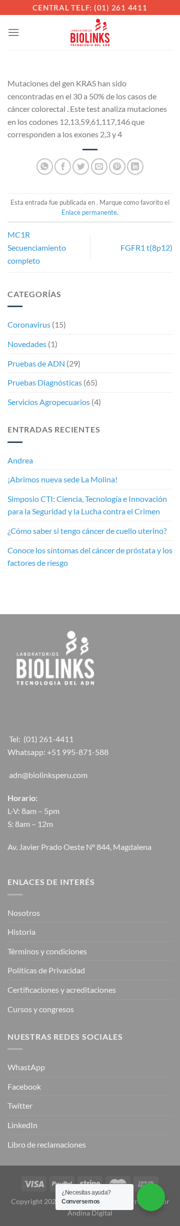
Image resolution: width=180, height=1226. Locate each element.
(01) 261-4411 (49, 739)
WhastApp (26, 1067)
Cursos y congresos (41, 1009)
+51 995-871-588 (77, 752)
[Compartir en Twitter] (80, 166)
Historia (22, 931)
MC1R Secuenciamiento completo (37, 247)
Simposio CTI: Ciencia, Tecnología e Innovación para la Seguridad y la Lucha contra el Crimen (87, 505)
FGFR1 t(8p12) (146, 247)
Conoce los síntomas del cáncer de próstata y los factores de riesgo (90, 556)
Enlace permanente (89, 212)
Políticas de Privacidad (46, 970)
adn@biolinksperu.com (48, 775)
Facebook (24, 1086)
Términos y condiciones (47, 951)
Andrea (20, 460)
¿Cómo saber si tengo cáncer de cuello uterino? (87, 530)
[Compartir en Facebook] (62, 166)
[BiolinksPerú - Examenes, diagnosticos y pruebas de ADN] (90, 32)
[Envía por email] (99, 166)
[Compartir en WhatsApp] (44, 166)
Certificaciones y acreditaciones (62, 989)
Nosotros (24, 912)
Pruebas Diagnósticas (45, 382)
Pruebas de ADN (36, 363)
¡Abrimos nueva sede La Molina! (63, 479)
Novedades (27, 344)
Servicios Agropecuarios (49, 402)
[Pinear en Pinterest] (117, 166)
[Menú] (14, 32)
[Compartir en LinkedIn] (135, 166)
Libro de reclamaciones (47, 1144)
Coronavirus (29, 324)
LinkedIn (23, 1125)
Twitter (20, 1105)
